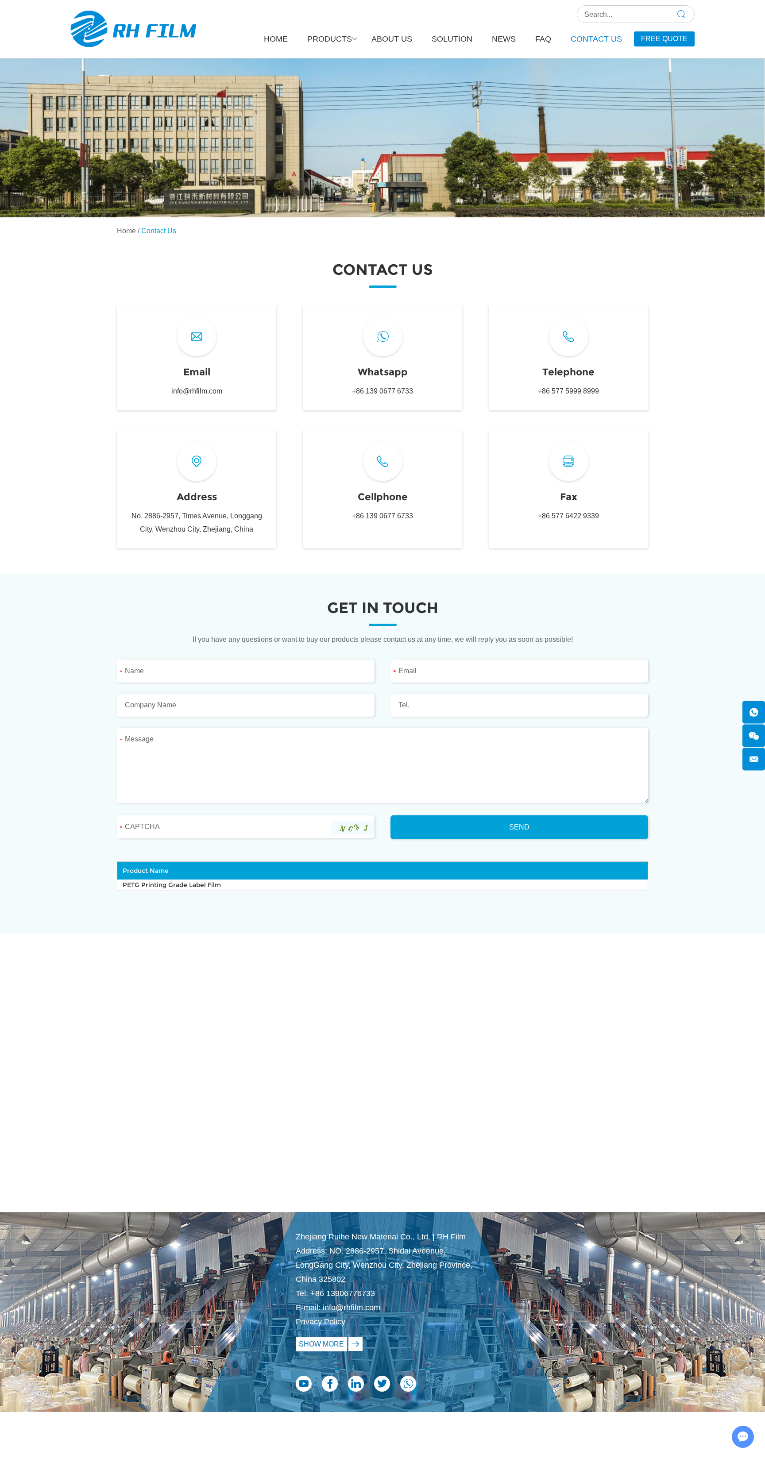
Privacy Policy (320, 1321)
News (504, 39)
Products (329, 39)
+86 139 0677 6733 (382, 391)
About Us (391, 39)
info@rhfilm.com (196, 391)
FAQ (543, 39)
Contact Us (596, 39)
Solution (452, 39)
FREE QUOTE (664, 38)
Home (276, 39)
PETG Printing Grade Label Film (172, 885)
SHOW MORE (321, 1344)
